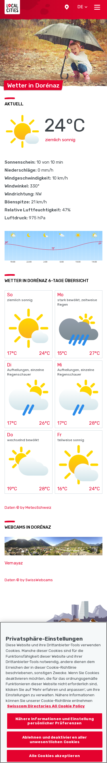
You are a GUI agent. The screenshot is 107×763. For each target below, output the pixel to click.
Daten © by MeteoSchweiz (28, 507)
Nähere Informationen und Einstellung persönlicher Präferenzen (54, 721)
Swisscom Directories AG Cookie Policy (46, 706)
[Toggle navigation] (97, 7)
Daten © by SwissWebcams (29, 580)
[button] (67, 7)
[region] (53, 692)
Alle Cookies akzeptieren (54, 756)
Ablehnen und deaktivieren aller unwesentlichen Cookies (54, 739)
